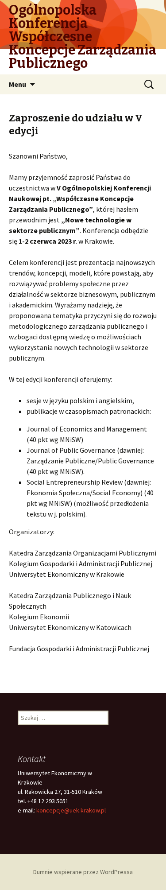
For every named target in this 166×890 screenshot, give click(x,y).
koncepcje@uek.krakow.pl (71, 810)
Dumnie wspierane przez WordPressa (83, 872)
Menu (17, 84)
